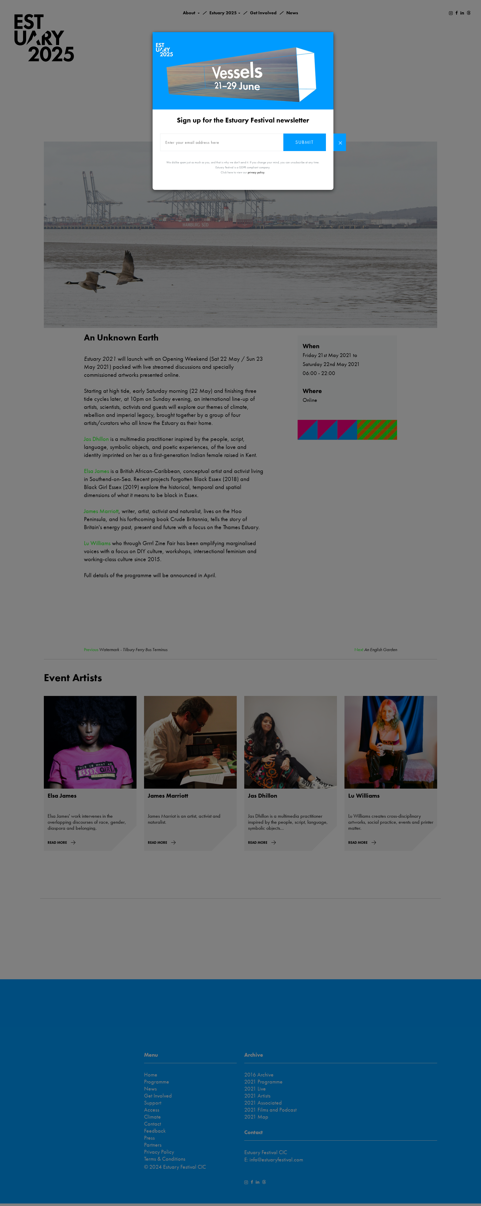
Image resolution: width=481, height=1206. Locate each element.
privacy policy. (256, 172)
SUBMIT (304, 142)
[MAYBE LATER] (339, 142)
